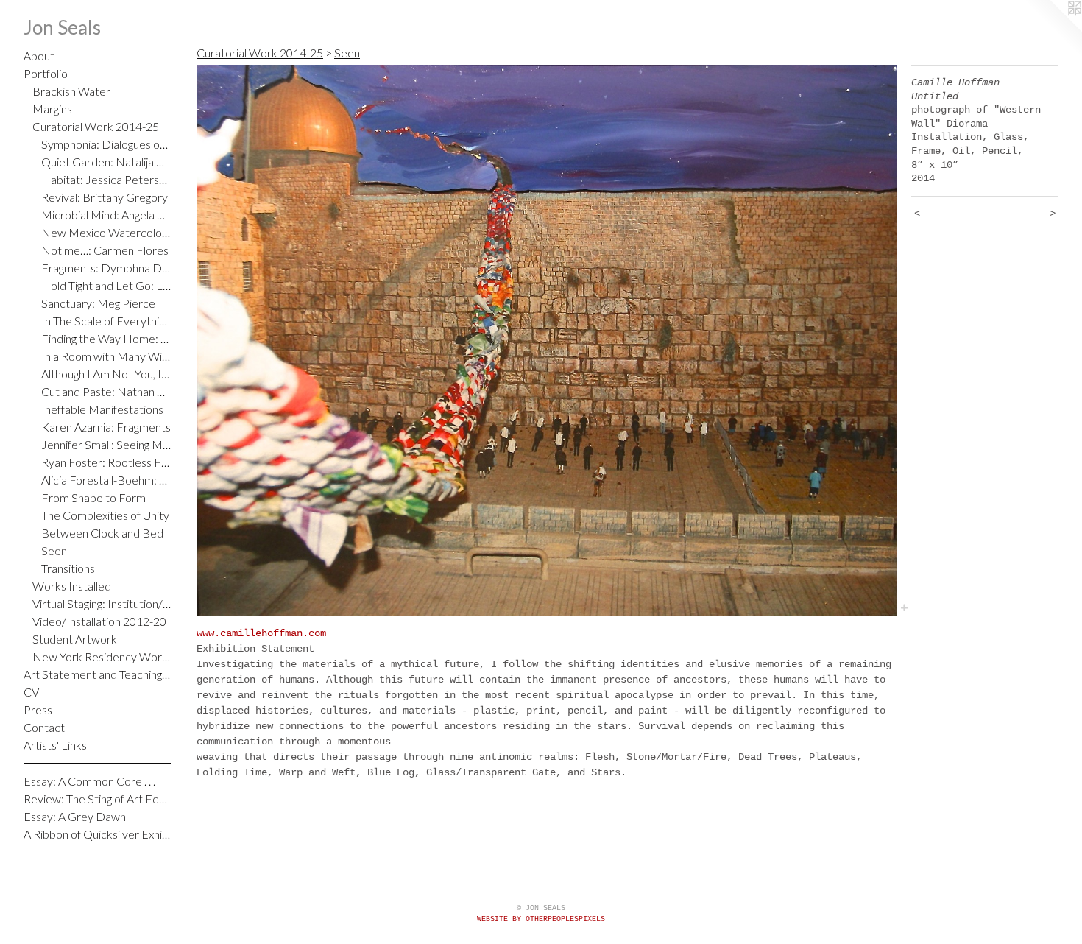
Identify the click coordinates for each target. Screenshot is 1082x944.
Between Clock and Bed (102, 533)
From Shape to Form (93, 497)
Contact (44, 727)
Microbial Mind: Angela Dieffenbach (106, 215)
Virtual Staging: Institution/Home (101, 603)
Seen (54, 550)
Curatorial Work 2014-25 (95, 126)
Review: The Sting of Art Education (97, 799)
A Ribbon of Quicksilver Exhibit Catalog (97, 834)
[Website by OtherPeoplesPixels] (1052, 29)
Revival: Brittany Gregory (104, 197)
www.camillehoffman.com (261, 633)
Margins (52, 109)
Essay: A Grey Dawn (75, 816)
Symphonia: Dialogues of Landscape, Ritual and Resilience (106, 144)
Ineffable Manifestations (102, 409)
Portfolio (46, 73)
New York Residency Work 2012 (101, 656)
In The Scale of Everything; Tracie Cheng (106, 321)
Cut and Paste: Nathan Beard (106, 391)
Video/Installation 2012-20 (99, 621)
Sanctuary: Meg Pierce (98, 303)
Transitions (68, 568)
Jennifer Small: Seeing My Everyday (106, 444)
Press (38, 709)
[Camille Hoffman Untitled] (547, 340)
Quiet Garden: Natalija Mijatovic (106, 162)
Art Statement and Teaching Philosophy (97, 674)
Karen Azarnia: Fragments (106, 427)
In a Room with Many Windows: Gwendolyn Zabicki (106, 356)
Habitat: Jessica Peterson (106, 179)
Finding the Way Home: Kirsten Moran (106, 338)
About (39, 56)
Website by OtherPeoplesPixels (541, 919)
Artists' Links (55, 745)
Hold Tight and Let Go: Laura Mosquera (106, 285)
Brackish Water (71, 91)
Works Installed (71, 586)
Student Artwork (74, 639)
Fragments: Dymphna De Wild (106, 268)
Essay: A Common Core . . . (89, 781)
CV (31, 692)
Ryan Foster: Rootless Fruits (106, 462)
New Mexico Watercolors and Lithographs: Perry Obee (106, 232)
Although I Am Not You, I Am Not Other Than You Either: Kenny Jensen (106, 374)
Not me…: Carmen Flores (105, 250)
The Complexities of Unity (105, 515)
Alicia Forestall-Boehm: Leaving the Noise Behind (106, 480)
